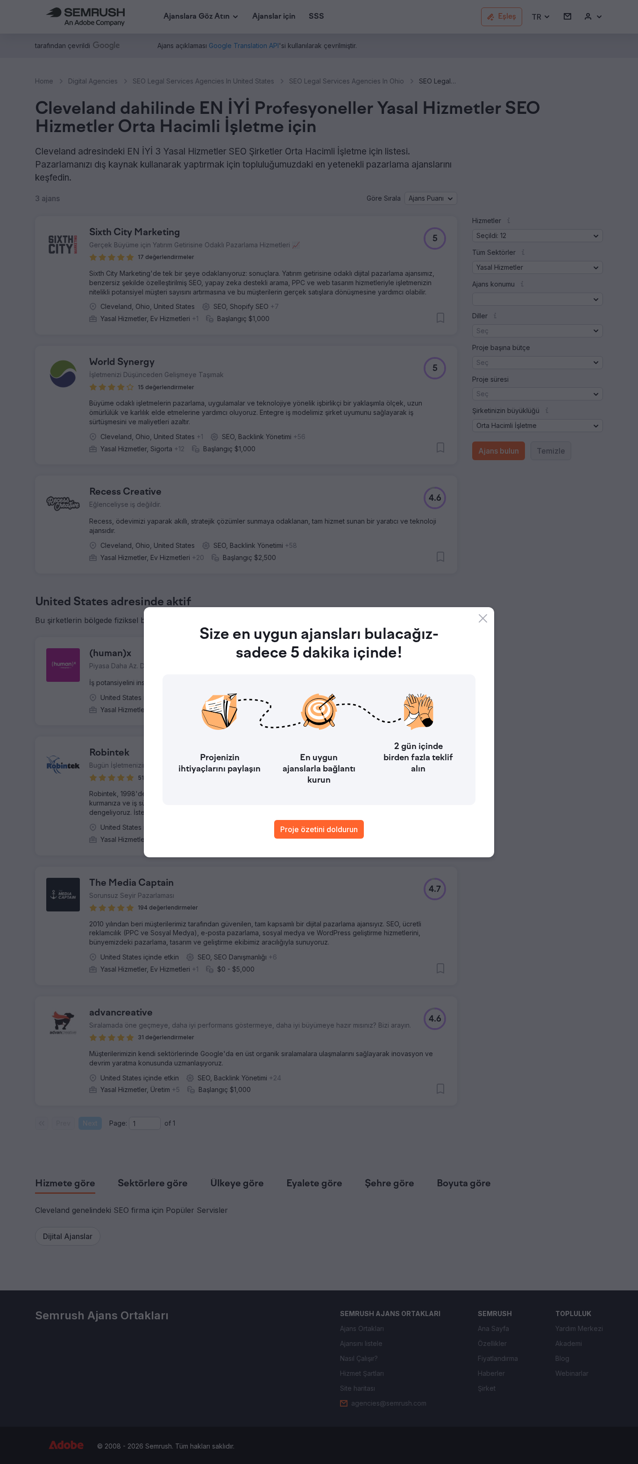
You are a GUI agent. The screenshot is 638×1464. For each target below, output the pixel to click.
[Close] (483, 618)
